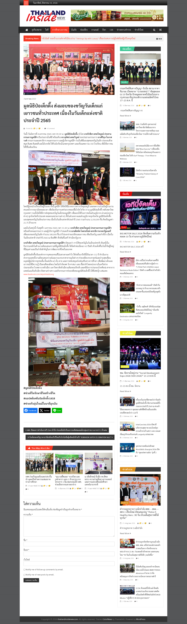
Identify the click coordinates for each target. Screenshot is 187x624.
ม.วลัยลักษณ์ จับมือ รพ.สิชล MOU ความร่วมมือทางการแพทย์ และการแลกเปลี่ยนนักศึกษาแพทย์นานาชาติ (98, 480)
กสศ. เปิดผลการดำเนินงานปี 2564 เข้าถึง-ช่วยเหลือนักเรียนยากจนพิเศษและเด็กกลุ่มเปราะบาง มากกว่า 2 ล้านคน (67, 430)
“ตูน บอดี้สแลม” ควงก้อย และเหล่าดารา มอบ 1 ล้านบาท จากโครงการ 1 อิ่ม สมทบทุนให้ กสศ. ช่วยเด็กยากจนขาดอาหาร (68, 480)
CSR (111, 29)
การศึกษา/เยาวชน (59, 29)
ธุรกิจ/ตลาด (36, 29)
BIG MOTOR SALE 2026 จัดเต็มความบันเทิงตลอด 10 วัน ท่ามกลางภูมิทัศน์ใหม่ (140, 235)
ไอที (46, 29)
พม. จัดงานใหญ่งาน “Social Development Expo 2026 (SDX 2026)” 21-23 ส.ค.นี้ (139, 374)
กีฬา (104, 29)
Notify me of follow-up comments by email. (44, 569)
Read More (125, 115)
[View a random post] (160, 29)
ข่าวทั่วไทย (139, 29)
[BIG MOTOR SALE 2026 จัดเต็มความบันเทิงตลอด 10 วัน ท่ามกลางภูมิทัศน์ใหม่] (140, 214)
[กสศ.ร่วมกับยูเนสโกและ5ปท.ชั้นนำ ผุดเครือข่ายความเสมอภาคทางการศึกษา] (39, 463)
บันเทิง (73, 29)
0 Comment (51, 128)
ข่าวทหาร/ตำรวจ (124, 29)
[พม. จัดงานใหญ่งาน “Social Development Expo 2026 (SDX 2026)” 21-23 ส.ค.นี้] (140, 353)
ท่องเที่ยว (84, 29)
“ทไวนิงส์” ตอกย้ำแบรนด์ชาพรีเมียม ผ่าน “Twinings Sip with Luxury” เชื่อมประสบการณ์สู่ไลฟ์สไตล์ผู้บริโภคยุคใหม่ (88, 38)
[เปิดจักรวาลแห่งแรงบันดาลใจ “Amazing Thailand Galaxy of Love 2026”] (127, 172)
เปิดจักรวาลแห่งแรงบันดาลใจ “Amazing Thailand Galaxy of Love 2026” (147, 173)
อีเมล (26, 549)
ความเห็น (28, 514)
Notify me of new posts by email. (40, 574)
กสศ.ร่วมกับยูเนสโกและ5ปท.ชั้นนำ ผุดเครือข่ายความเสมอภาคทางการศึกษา (39, 479)
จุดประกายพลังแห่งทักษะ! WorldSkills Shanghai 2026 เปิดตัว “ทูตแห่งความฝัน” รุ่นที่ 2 (148, 449)
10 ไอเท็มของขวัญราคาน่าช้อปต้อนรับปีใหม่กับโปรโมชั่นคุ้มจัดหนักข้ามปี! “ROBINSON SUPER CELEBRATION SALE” (69, 437)
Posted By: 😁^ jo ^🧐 (33, 128)
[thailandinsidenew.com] (27, 30)
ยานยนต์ (95, 29)
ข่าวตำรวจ (125, 503)
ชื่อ (25, 540)
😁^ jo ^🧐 (46, 486)
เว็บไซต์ (27, 559)
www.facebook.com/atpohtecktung (39, 274)
